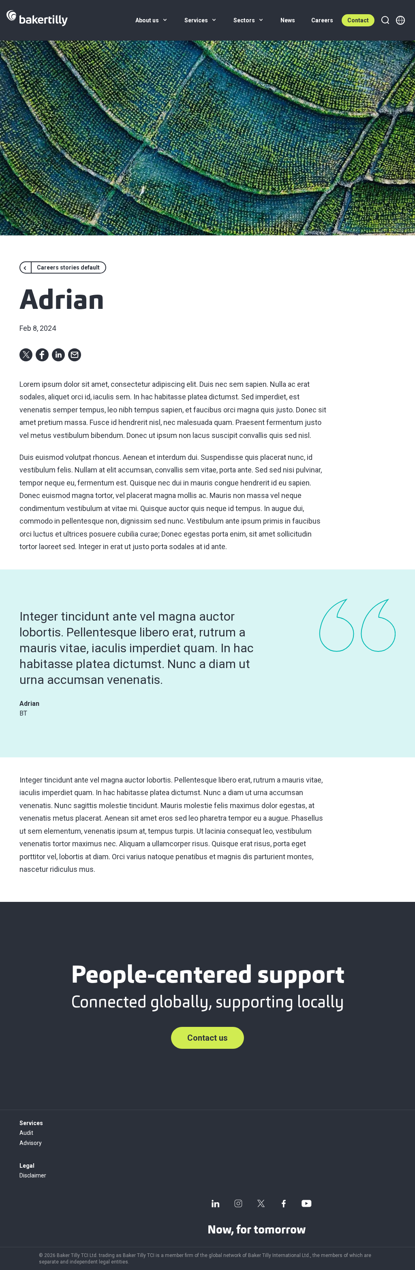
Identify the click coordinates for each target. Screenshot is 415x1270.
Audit (26, 1133)
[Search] (385, 20)
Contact (358, 20)
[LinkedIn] (216, 1203)
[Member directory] (400, 20)
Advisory (30, 1143)
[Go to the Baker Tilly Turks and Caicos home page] (37, 20)
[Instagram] (238, 1203)
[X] (261, 1203)
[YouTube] (306, 1203)
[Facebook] (284, 1203)
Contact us (207, 1038)
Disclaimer (32, 1175)
